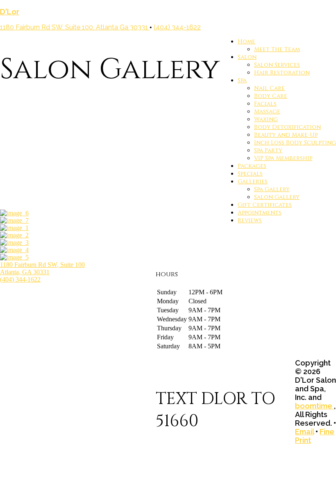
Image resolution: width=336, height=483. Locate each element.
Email (304, 431)
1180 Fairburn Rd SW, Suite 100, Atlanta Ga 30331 (75, 27)
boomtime (314, 406)
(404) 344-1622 (177, 27)
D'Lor (9, 11)
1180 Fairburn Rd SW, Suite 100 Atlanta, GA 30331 (42, 268)
